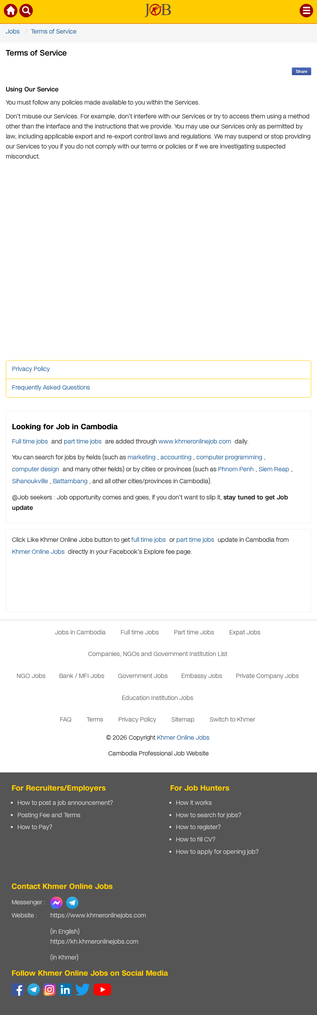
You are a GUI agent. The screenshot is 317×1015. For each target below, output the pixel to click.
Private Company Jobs (267, 676)
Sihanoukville (30, 481)
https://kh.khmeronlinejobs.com (94, 942)
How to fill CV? (195, 840)
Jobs (13, 32)
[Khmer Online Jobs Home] (11, 12)
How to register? (198, 827)
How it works (194, 803)
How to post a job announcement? (65, 803)
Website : (24, 916)
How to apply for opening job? (217, 852)
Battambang (70, 481)
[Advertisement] (158, 261)
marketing (141, 458)
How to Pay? (34, 827)
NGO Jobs (31, 676)
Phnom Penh (236, 469)
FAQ (66, 720)
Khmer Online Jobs (38, 552)
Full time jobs (30, 442)
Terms (95, 720)
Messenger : (28, 903)
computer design (35, 469)
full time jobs (148, 540)
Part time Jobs (194, 633)
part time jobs (83, 442)
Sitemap (182, 720)
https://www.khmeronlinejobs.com (98, 916)
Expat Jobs (245, 633)
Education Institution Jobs (157, 698)
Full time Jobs (140, 633)
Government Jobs (143, 676)
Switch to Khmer (232, 720)
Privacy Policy (31, 369)
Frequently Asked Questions (51, 388)
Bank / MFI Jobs (81, 676)
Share (301, 71)
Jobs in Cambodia (80, 633)
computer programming (229, 458)
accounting (175, 458)
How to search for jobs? (208, 815)
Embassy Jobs (201, 676)
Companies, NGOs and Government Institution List (157, 654)
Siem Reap (274, 469)
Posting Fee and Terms (48, 815)
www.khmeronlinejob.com (194, 442)
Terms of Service (54, 32)
